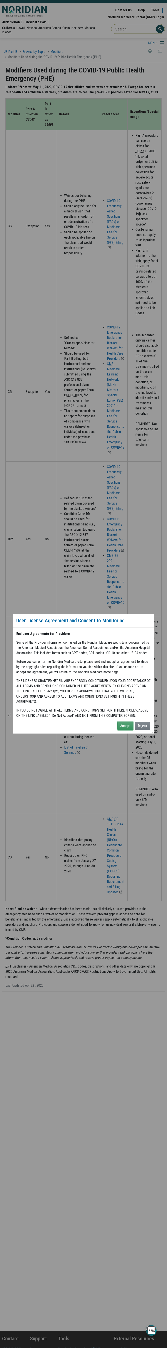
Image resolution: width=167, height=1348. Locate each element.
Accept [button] (125, 726)
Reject (142, 726)
